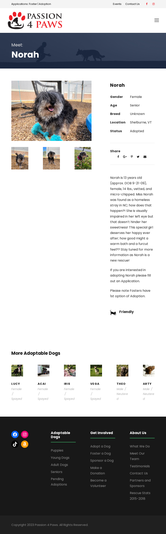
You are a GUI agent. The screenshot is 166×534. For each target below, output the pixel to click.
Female (16, 389)
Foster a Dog (100, 453)
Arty (147, 384)
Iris (67, 384)
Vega (95, 384)
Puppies (57, 450)
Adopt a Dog (100, 446)
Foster (33, 4)
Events (117, 4)
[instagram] (153, 4)
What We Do (140, 446)
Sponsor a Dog (102, 460)
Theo (121, 384)
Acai (42, 384)
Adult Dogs (59, 464)
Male (120, 389)
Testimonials (140, 466)
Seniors (56, 472)
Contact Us (133, 4)
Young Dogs (60, 457)
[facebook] (146, 4)
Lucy (15, 384)
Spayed (16, 399)
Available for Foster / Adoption (47, 367)
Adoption (45, 4)
